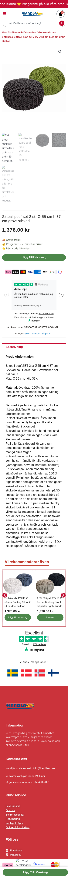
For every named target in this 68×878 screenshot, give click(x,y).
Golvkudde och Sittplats (37, 333)
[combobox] (31, 23)
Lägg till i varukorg (34, 257)
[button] (60, 51)
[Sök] (61, 23)
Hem (4, 32)
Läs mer (50, 617)
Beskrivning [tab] (14, 346)
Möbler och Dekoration (22, 32)
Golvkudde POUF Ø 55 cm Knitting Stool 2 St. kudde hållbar (18, 602)
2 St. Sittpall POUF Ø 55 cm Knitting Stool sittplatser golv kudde (49, 602)
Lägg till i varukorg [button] (17, 617)
